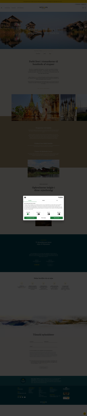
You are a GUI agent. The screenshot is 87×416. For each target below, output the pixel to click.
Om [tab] (57, 200)
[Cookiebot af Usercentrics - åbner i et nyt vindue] (59, 197)
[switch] (38, 214)
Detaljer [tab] (43, 200)
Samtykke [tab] (29, 200)
